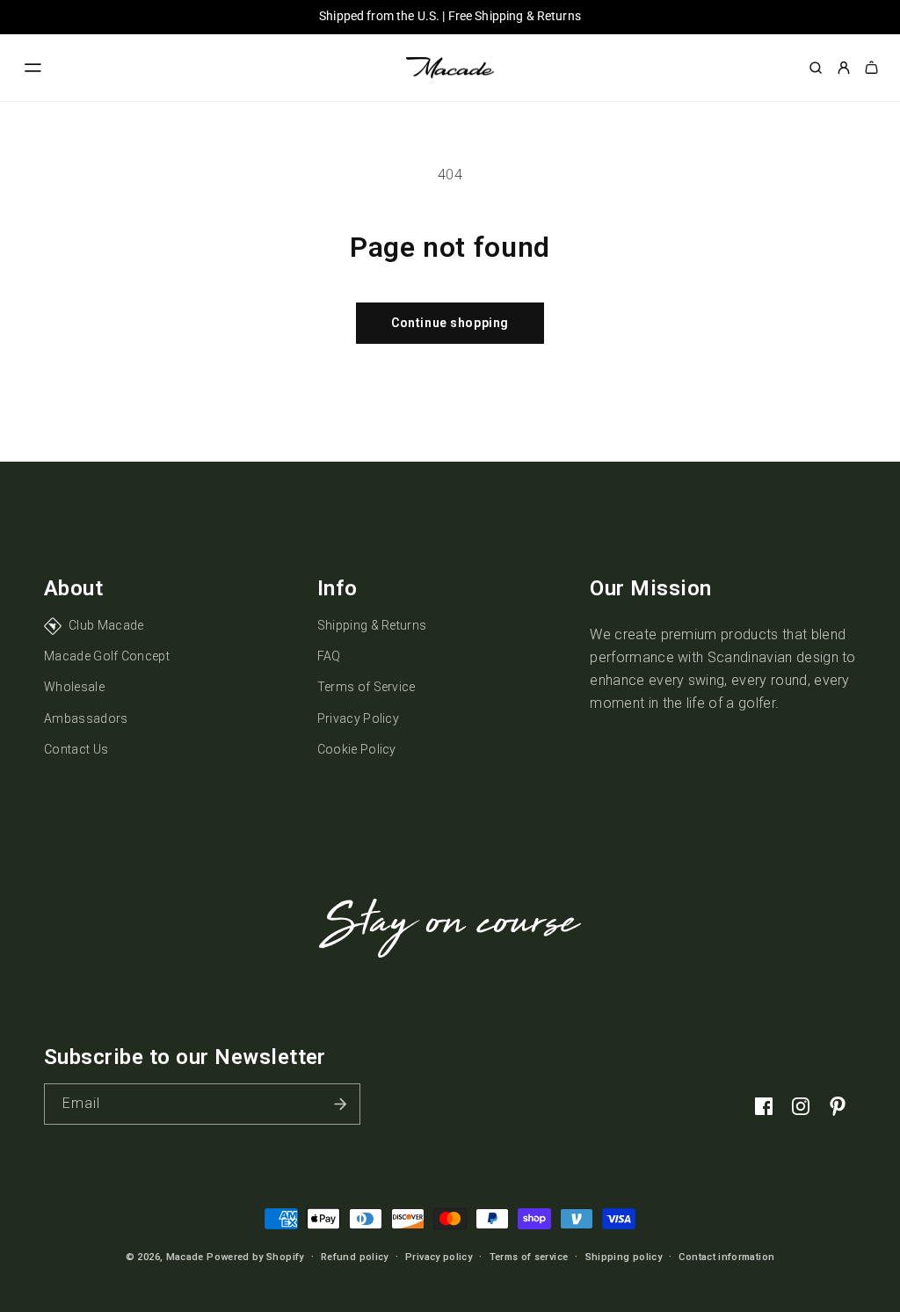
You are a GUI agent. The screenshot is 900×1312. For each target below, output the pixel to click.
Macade (185, 1257)
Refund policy (354, 1257)
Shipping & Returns (372, 625)
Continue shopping (450, 323)
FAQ (329, 656)
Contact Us (76, 749)
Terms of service (529, 1257)
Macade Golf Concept (107, 656)
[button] (33, 67)
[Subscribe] (340, 1104)
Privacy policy (438, 1257)
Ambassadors (86, 718)
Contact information (726, 1257)
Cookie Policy (356, 749)
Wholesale (74, 687)
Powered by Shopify (255, 1257)
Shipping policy (623, 1257)
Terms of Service (366, 687)
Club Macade (106, 625)
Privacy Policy (358, 718)
